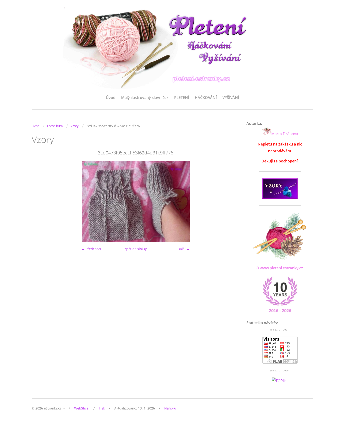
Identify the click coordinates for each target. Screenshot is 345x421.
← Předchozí (91, 249)
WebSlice (81, 408)
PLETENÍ (181, 97)
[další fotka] (231, 201)
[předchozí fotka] (39, 201)
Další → (184, 249)
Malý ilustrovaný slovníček (145, 97)
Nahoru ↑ (171, 408)
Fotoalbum (55, 126)
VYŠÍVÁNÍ (230, 97)
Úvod (110, 97)
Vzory (74, 126)
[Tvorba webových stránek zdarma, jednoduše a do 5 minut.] (64, 408)
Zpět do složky (135, 249)
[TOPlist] (280, 381)
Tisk (102, 408)
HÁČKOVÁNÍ (206, 97)
